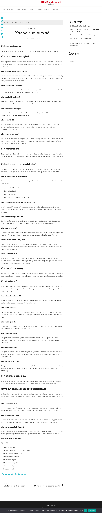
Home (3, 9)
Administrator (36, 38)
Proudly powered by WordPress (42, 508)
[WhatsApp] (2, 30)
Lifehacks (39, 9)
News (18, 9)
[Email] (2, 24)
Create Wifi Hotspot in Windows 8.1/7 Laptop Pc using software (82, 39)
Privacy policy (91, 510)
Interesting (10, 9)
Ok (85, 510)
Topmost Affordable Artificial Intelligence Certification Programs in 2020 (82, 44)
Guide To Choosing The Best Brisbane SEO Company (82, 35)
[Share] (2, 40)
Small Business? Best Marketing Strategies (80, 26)
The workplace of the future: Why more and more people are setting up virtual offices (84, 30)
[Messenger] (2, 33)
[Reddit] (2, 27)
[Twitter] (2, 21)
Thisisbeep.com (51, 2)
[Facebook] (2, 17)
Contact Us (55, 9)
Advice (31, 9)
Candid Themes (64, 508)
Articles (24, 9)
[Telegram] (2, 37)
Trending (46, 9)
